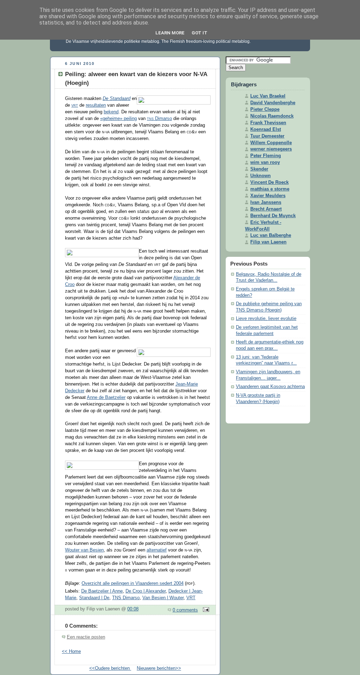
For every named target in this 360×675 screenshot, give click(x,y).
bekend (111, 111)
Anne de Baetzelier (106, 397)
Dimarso (159, 118)
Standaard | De (94, 597)
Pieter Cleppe (264, 109)
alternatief (157, 550)
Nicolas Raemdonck (272, 116)
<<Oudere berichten (110, 668)
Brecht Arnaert (266, 209)
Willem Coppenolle (271, 142)
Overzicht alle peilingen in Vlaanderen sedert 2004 (133, 583)
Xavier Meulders (267, 195)
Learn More (170, 32)
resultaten (96, 105)
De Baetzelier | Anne (102, 591)
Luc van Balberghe (270, 235)
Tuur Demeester (267, 136)
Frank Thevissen (268, 122)
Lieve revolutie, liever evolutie (266, 318)
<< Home (71, 651)
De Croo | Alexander (146, 591)
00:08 (133, 609)
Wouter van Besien (84, 550)
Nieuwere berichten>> (159, 668)
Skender (259, 169)
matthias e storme (269, 189)
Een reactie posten (86, 637)
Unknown (260, 175)
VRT (190, 597)
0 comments (185, 610)
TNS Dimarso (126, 597)
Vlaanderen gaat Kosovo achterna (270, 386)
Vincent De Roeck (269, 182)
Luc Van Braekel (267, 96)
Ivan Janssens (265, 202)
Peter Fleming (265, 155)
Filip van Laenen (268, 242)
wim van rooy (265, 162)
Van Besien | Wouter (163, 597)
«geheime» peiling (118, 118)
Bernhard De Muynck (273, 215)
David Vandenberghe (272, 102)
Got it (199, 32)
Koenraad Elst (265, 129)
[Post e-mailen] (205, 610)
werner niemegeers (271, 149)
